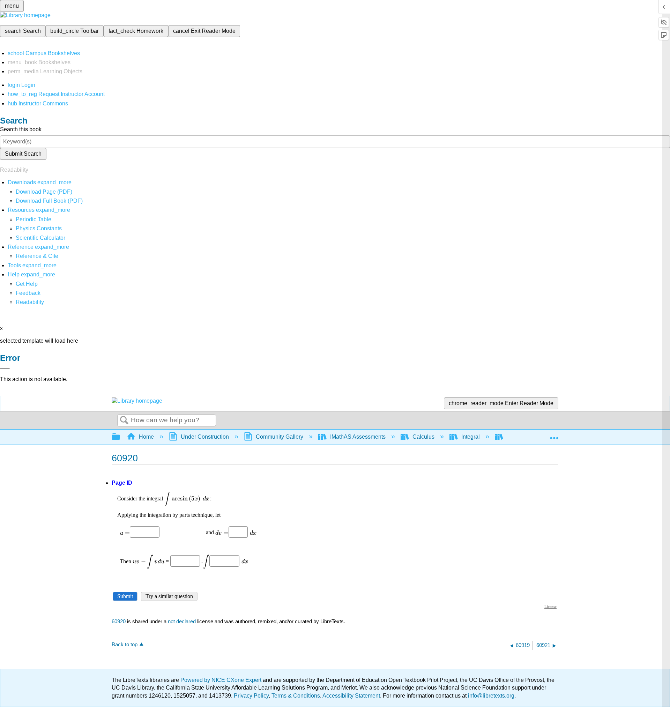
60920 (119, 621)
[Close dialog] (5, 368)
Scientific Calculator (40, 238)
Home (146, 437)
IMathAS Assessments (358, 437)
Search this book (21, 129)
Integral (470, 437)
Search (124, 420)
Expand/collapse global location (554, 435)
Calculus (423, 437)
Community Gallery (279, 437)
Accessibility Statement (351, 696)
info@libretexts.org (490, 696)
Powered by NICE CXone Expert (221, 680)
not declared (182, 621)
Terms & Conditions (295, 696)
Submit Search (23, 154)
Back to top (124, 644)
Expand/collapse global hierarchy (120, 437)
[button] (28, 293)
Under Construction (204, 437)
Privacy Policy (251, 696)
